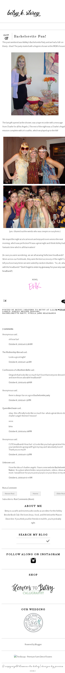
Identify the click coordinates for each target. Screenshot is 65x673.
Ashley (25, 42)
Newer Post (9, 494)
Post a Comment (9, 488)
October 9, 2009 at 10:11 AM (20, 478)
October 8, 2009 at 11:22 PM (20, 454)
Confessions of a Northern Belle (16, 370)
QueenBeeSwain (9, 408)
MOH (55, 46)
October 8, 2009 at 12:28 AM (20, 344)
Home (35, 494)
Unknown (6, 463)
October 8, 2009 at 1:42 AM (20, 362)
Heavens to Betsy (29, 666)
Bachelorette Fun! (30, 36)
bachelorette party (14, 313)
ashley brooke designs (25, 311)
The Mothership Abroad (12, 352)
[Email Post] (4, 301)
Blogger (38, 644)
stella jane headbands (42, 313)
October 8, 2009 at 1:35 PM (20, 400)
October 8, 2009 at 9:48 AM (20, 382)
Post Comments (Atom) (24, 499)
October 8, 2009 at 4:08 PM (20, 431)
